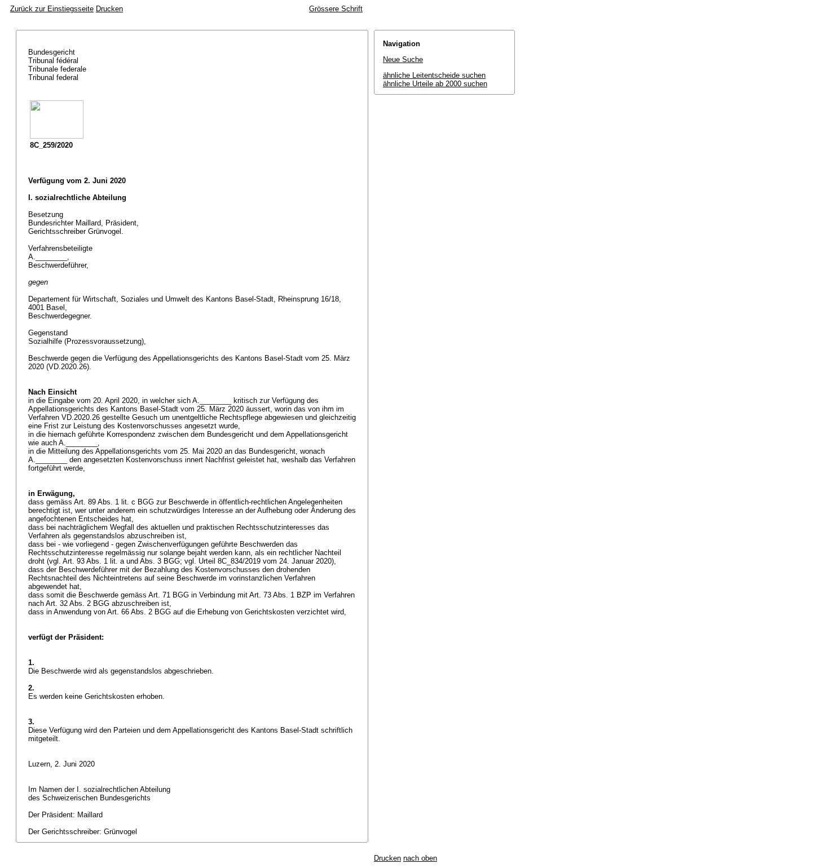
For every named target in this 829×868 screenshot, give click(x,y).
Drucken (109, 9)
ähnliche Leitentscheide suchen (434, 75)
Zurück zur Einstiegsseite (52, 9)
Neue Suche (403, 59)
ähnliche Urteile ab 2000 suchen (435, 83)
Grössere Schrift (336, 9)
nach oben (420, 858)
